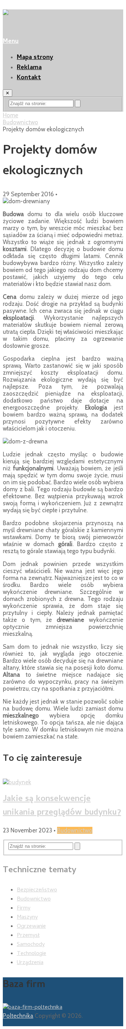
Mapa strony (35, 58)
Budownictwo (20, 122)
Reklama (29, 68)
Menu (11, 42)
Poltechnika (18, 1015)
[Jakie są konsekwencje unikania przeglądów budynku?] (63, 782)
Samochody (31, 944)
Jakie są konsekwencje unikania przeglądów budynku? (62, 806)
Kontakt (29, 78)
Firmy (23, 908)
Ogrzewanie (31, 926)
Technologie (31, 953)
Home (10, 115)
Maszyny (27, 917)
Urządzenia (30, 963)
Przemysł (28, 935)
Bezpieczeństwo (37, 890)
